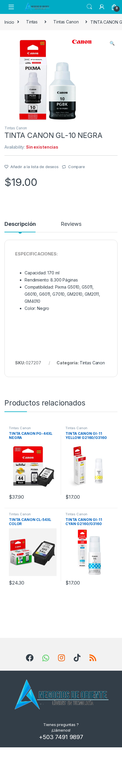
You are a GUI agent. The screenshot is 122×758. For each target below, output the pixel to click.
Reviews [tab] (71, 224)
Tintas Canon (65, 21)
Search (89, 7)
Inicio (9, 21)
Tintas (32, 21)
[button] (112, 43)
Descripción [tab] (20, 224)
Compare (76, 166)
